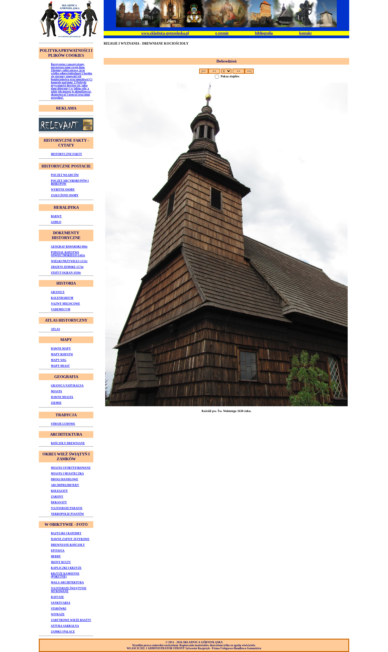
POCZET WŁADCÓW (65, 175)
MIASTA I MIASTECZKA (67, 473)
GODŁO (56, 222)
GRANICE (58, 292)
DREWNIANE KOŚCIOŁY (68, 544)
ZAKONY (57, 496)
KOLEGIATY (59, 490)
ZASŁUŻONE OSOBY (65, 195)
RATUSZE (57, 597)
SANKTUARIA (60, 602)
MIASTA (56, 391)
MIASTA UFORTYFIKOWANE (71, 467)
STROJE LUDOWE (63, 423)
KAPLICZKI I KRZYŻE (66, 567)
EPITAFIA (58, 550)
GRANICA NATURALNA (67, 385)
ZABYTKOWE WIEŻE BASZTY (71, 620)
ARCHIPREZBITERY (65, 485)
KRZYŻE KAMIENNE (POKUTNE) (65, 575)
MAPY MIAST (60, 365)
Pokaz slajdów (230, 76)
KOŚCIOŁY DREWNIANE (68, 443)
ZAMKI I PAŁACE (63, 631)
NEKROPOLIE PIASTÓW (67, 513)
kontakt (305, 33)
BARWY (56, 216)
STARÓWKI (58, 608)
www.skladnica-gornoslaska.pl (165, 33)
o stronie (222, 33)
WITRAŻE (58, 614)
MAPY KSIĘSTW (62, 354)
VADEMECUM (60, 309)
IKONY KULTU (61, 562)
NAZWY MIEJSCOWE (65, 303)
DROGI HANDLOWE (64, 479)
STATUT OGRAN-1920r (66, 272)
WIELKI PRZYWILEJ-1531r (69, 261)
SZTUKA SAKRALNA (65, 625)
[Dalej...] (226, 244)
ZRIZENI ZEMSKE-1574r (67, 267)
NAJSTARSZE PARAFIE (66, 508)
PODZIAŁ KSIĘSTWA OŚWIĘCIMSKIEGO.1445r (68, 254)
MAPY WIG (58, 360)
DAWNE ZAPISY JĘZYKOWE (70, 539)
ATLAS (55, 329)
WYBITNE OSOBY (63, 189)
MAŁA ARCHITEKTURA (67, 582)
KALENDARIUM (62, 297)
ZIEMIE (56, 402)
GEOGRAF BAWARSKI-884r (69, 246)
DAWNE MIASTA (62, 397)
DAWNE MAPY (61, 348)
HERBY (56, 556)
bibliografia (264, 33)
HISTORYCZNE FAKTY (66, 154)
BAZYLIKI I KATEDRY (66, 533)
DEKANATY (59, 502)
